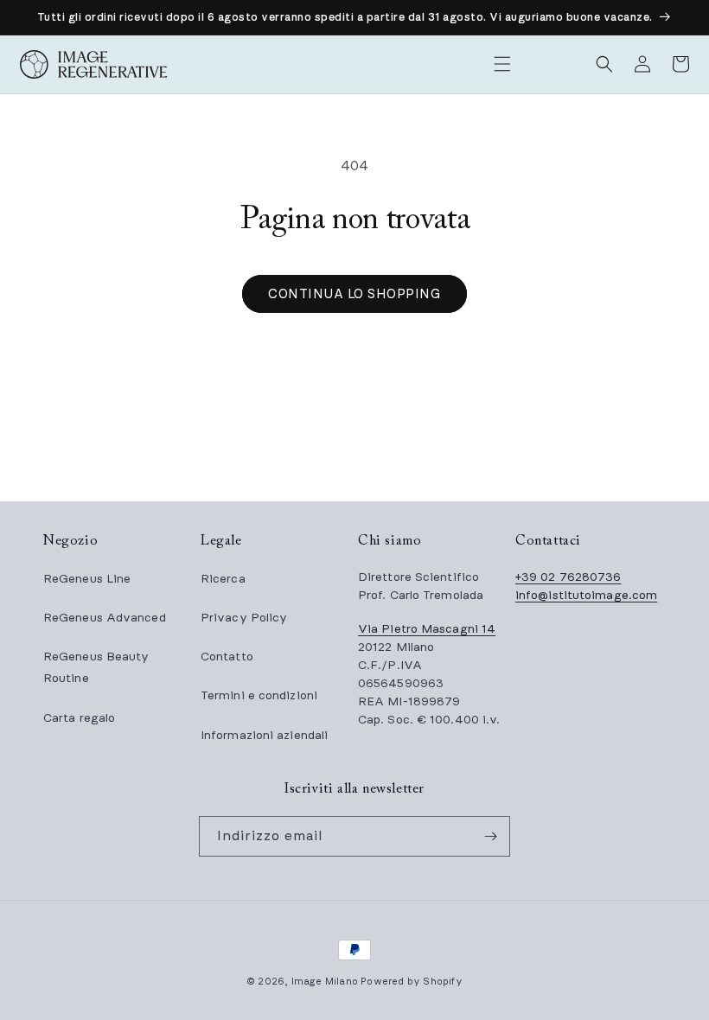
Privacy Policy (244, 617)
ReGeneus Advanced (104, 617)
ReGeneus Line (87, 578)
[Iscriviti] (490, 836)
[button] (502, 64)
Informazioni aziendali (264, 735)
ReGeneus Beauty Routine (96, 667)
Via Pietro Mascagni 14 (426, 629)
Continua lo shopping (354, 294)
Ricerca (223, 578)
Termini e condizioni (259, 695)
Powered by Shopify (412, 981)
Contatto (227, 656)
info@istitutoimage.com (586, 595)
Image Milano (324, 981)
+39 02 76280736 (568, 577)
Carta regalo (79, 718)
